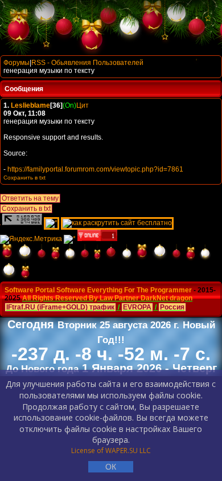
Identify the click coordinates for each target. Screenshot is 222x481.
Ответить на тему (30, 198)
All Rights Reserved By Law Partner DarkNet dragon (107, 298)
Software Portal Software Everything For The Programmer (98, 290)
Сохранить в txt (26, 209)
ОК (110, 466)
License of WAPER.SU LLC (111, 450)
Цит (82, 105)
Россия (172, 307)
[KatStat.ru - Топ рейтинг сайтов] (70, 239)
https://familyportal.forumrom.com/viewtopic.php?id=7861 (95, 169)
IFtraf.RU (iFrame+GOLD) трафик (60, 307)
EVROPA (137, 307)
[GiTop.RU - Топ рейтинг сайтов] (97, 239)
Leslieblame (30, 105)
